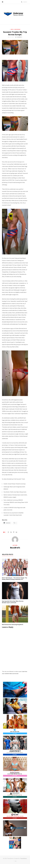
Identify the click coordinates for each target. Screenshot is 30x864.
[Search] (21, 1)
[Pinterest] (13, 532)
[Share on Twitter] (11, 532)
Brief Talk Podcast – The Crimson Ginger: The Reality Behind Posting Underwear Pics (14, 578)
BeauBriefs (15, 547)
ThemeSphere (23, 858)
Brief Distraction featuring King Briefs (12, 624)
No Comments (18, 37)
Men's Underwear (15, 29)
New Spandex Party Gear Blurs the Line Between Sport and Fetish (12, 601)
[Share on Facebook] (8, 532)
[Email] (16, 532)
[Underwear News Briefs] (15, 14)
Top (15, 861)
